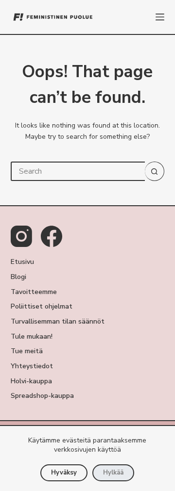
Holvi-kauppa (31, 381)
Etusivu (22, 262)
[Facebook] (51, 236)
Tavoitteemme (34, 292)
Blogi (18, 277)
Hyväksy (64, 472)
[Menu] (160, 17)
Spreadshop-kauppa (42, 396)
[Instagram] (21, 236)
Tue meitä (27, 351)
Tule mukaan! (31, 336)
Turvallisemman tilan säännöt (58, 321)
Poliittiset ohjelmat (41, 306)
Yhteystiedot (32, 366)
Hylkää (113, 472)
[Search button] (154, 171)
